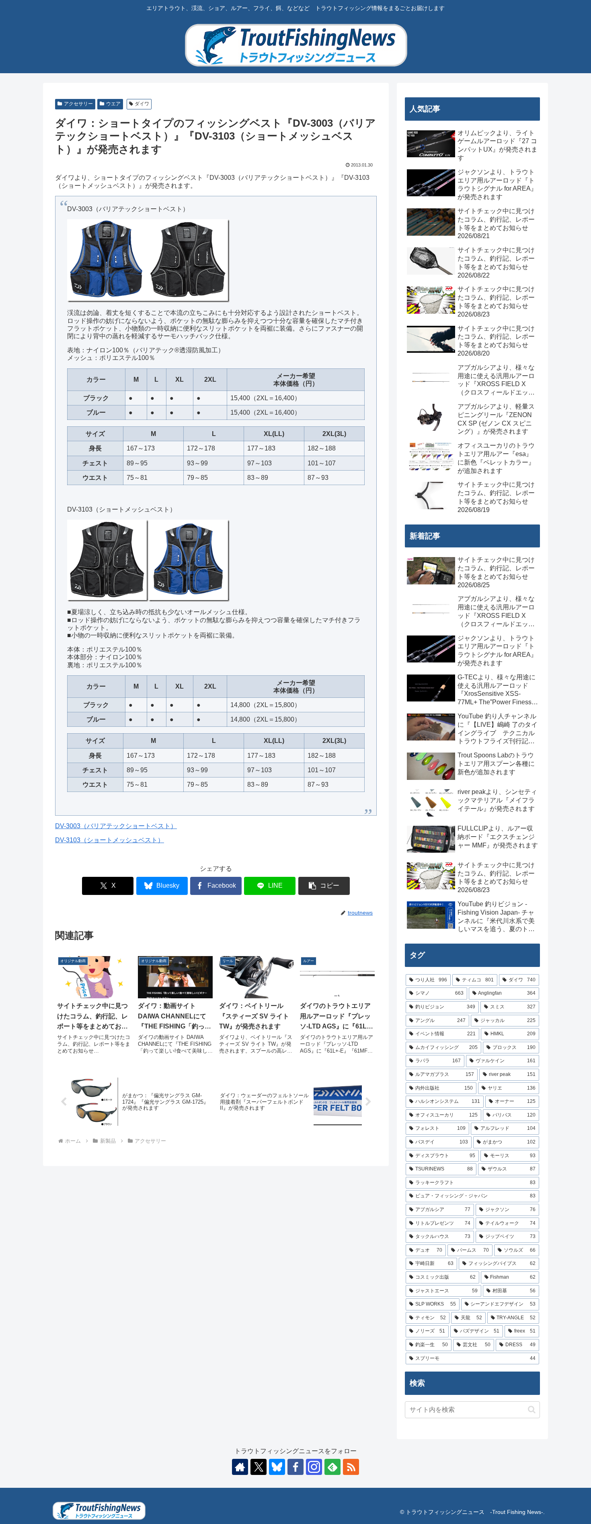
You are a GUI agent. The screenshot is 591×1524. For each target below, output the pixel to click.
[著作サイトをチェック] (240, 1467)
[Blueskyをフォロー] (277, 1467)
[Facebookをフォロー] (295, 1467)
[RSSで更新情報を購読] (351, 1467)
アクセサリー (78, 104)
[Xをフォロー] (258, 1467)
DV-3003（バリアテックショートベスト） (116, 826)
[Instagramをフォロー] (314, 1467)
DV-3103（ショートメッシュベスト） (109, 840)
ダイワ (142, 104)
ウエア (113, 104)
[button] (324, 886)
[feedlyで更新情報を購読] (332, 1467)
